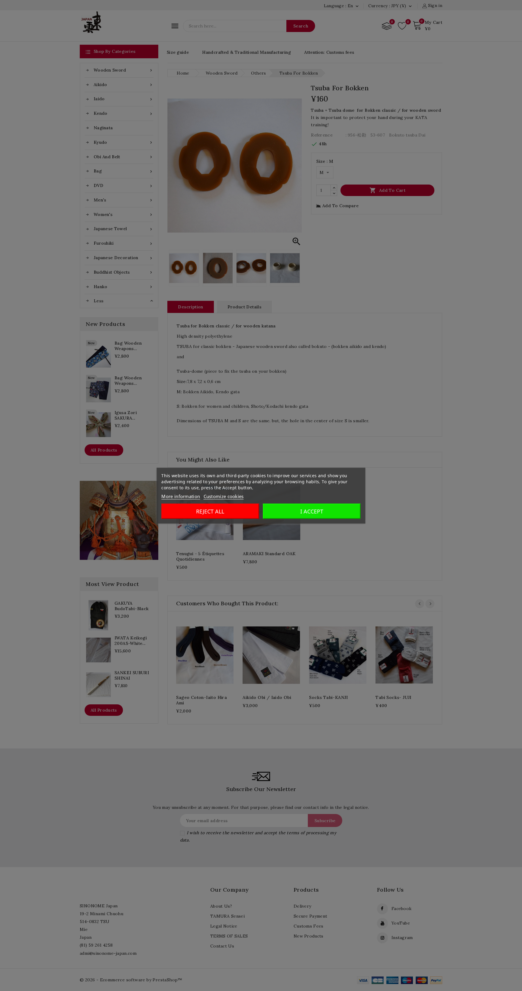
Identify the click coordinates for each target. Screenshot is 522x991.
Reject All (210, 511)
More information (180, 496)
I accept (311, 511)
